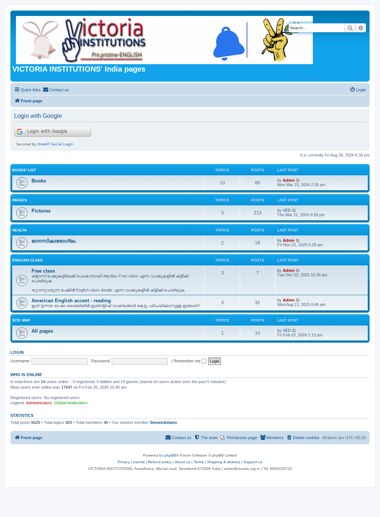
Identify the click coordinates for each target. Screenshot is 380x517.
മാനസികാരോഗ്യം (54, 241)
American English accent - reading (71, 300)
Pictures (41, 211)
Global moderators (71, 403)
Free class (43, 271)
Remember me (188, 361)
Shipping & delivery (223, 462)
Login (17, 352)
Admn (289, 180)
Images (19, 200)
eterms (139, 462)
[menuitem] (56, 89)
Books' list (24, 170)
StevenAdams (163, 422)
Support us (252, 462)
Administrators (39, 403)
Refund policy (159, 462)
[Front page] (165, 38)
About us (182, 462)
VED (287, 210)
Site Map (21, 320)
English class (27, 260)
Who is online (26, 374)
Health (19, 230)
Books (39, 181)
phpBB (170, 455)
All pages (42, 331)
